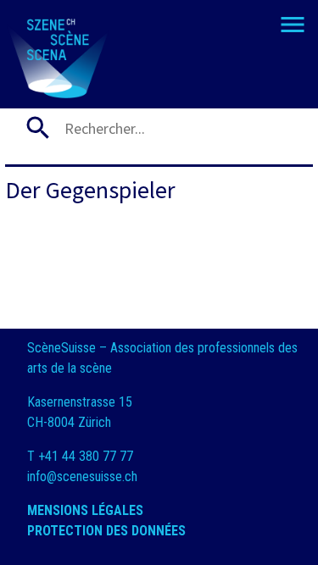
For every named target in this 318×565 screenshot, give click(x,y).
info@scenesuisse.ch (82, 476)
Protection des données (108, 531)
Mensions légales (87, 510)
